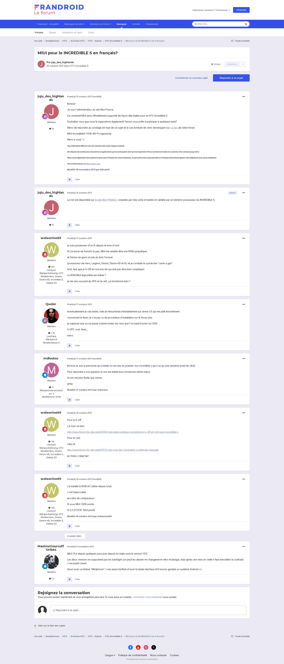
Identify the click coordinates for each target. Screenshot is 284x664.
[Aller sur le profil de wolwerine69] (51, 249)
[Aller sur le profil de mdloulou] (51, 370)
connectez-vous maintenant (148, 597)
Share (216, 64)
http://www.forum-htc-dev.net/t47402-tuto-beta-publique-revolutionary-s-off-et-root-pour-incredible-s (122, 432)
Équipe (52, 32)
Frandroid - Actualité (48, 24)
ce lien (174, 127)
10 (52, 578)
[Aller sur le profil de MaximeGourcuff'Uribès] (51, 561)
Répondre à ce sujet (231, 77)
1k (52, 128)
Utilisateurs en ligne (72, 32)
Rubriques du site (73, 24)
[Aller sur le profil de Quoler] (51, 315)
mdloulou (50, 358)
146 (52, 266)
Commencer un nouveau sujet (191, 77)
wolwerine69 (51, 238)
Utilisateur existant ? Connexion (210, 10)
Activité (136, 24)
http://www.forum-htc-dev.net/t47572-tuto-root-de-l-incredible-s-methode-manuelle (113, 449)
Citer (77, 179)
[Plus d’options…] (243, 97)
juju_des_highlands (62, 62)
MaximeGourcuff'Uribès (51, 548)
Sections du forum (100, 24)
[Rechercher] (246, 24)
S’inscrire (241, 10)
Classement (152, 24)
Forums (39, 32)
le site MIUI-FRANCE (106, 199)
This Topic (233, 24)
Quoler (51, 304)
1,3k (52, 333)
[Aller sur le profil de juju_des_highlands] (41, 64)
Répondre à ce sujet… (67, 610)
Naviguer (122, 24)
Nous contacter (158, 655)
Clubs (91, 32)
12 (52, 387)
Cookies (174, 655)
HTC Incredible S (79, 65)
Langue (109, 655)
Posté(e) (79, 96)
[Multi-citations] (69, 179)
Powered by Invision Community (142, 659)
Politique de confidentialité (132, 655)
